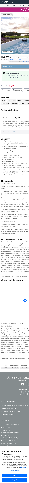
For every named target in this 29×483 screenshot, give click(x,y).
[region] (14, 464)
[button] (3, 35)
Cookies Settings (14, 470)
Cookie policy (23, 467)
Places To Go (23, 5)
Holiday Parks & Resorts (12, 5)
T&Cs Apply (25, 10)
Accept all (14, 480)
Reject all (14, 475)
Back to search (7, 14)
